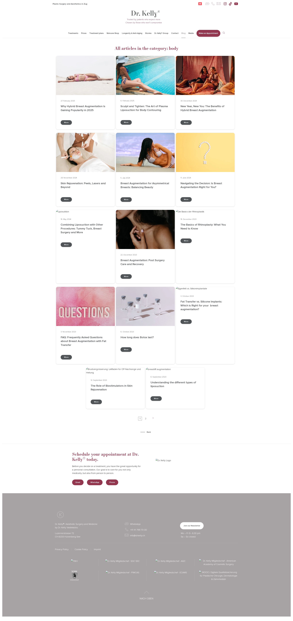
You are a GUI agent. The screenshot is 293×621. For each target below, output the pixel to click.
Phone (112, 482)
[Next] (152, 418)
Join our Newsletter (191, 526)
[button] (224, 33)
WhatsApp (94, 482)
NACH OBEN (146, 598)
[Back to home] (145, 13)
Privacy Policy (62, 549)
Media (191, 33)
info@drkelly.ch (137, 535)
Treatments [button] (73, 33)
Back (149, 432)
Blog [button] (183, 33)
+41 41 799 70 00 (138, 529)
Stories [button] (148, 33)
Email (78, 482)
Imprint (97, 549)
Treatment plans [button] (96, 33)
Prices (84, 33)
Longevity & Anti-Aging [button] (132, 33)
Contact (175, 33)
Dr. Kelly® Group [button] (161, 33)
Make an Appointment (208, 33)
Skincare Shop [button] (113, 33)
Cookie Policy (81, 549)
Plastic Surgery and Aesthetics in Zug (70, 4)
